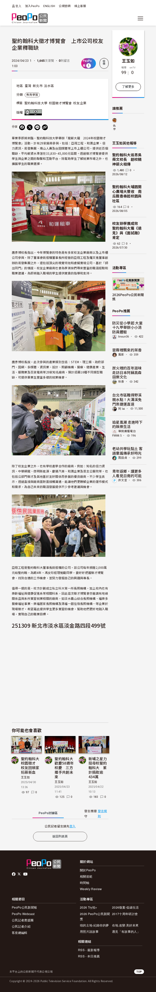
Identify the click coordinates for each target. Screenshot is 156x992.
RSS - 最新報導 (89, 950)
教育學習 (32, 95)
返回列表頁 (60, 836)
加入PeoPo (32, 6)
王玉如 (25, 777)
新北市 (38, 86)
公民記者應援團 (22, 920)
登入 (18, 6)
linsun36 (123, 336)
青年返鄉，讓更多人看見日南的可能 (127, 473)
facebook (14, 874)
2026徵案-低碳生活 (125, 907)
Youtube (25, 874)
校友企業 (79, 103)
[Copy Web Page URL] (45, 127)
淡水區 (49, 86)
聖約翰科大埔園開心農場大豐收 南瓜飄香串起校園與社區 (127, 194)
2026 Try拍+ (88, 907)
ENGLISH (49, 6)
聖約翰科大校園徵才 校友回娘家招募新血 (30, 765)
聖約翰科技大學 (35, 103)
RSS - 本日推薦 (89, 956)
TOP (139, 971)
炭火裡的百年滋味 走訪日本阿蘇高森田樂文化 (127, 372)
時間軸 (84, 882)
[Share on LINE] (37, 127)
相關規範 (86, 876)
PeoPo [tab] (48, 813)
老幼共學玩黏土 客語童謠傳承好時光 (127, 451)
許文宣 (122, 480)
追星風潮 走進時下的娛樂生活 (127, 424)
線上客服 (80, 6)
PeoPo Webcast (23, 914)
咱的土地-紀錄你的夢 (94, 925)
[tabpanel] (60, 826)
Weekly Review (91, 889)
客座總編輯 (19, 932)
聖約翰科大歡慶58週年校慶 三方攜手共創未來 (64, 767)
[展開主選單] (140, 18)
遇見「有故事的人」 (126, 931)
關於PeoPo (88, 870)
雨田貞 (122, 458)
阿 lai (121, 408)
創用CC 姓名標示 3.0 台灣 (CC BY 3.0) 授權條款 (34, 112)
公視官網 (64, 6)
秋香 (121, 381)
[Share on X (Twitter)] (30, 127)
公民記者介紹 (21, 926)
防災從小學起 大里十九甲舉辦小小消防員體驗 (127, 327)
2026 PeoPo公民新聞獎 (95, 916)
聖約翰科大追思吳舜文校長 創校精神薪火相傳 (127, 159)
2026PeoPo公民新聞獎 (128, 296)
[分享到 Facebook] (22, 127)
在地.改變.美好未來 (125, 925)
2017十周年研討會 (125, 914)
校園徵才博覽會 (60, 103)
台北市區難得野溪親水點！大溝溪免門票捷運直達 (127, 399)
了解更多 (128, 87)
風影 (121, 354)
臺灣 (28, 86)
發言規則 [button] (102, 813)
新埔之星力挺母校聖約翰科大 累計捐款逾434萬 (97, 767)
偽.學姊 (114, 127)
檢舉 (104, 62)
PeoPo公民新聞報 (24, 907)
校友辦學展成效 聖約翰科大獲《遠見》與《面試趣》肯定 (127, 230)
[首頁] (30, 18)
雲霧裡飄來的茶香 (127, 349)
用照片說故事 (89, 931)
